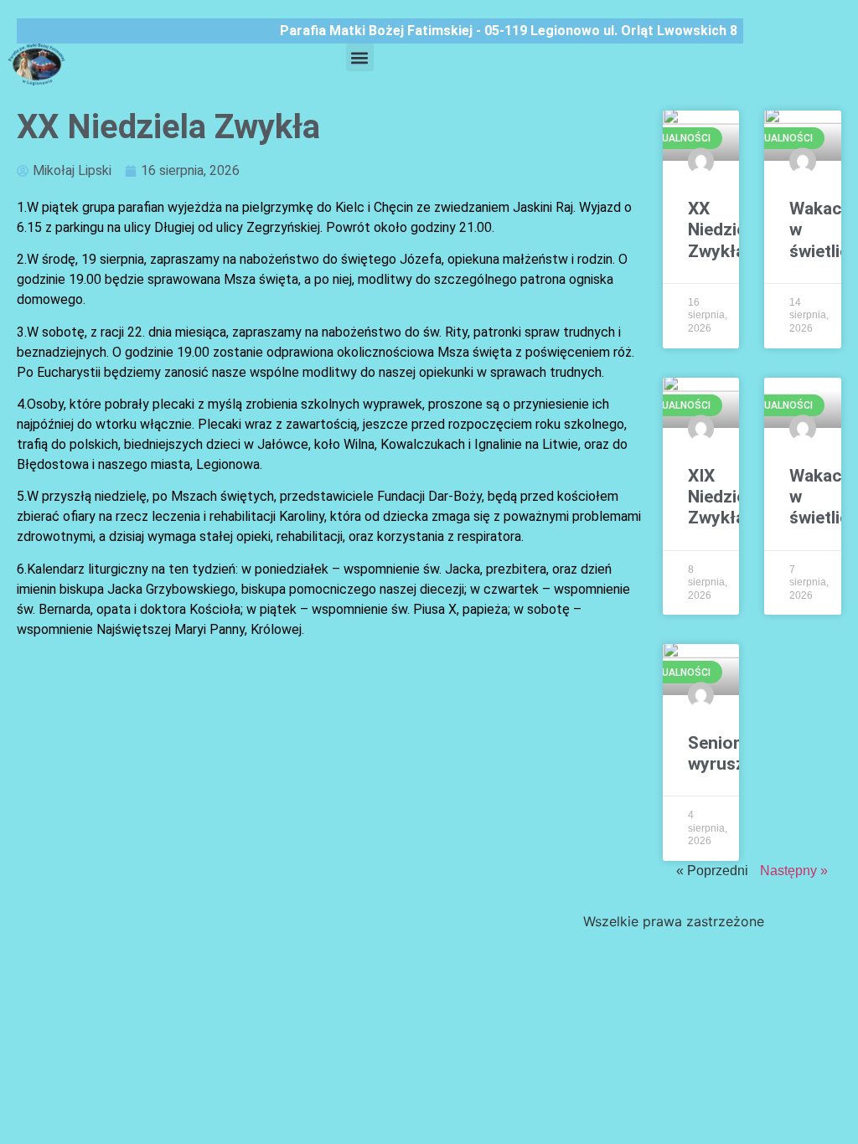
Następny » (794, 870)
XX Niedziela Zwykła (723, 229)
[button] (360, 57)
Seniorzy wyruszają (728, 753)
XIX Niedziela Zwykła (723, 497)
